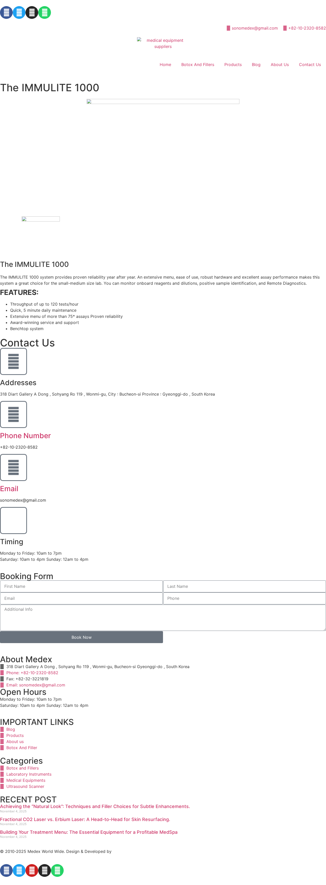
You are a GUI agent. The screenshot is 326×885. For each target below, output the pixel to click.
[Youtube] (31, 870)
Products (233, 64)
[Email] (13, 467)
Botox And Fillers (197, 64)
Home (165, 64)
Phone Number (25, 435)
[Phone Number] (13, 414)
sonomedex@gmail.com (23, 500)
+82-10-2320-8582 (19, 447)
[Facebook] (6, 12)
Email (9, 488)
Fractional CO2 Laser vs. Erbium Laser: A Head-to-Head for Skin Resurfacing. (85, 819)
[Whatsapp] (44, 12)
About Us (280, 64)
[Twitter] (19, 12)
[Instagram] (31, 12)
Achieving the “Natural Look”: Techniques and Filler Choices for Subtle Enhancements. (95, 806)
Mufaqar (121, 851)
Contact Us (310, 64)
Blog (256, 64)
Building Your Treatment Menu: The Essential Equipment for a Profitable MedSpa (89, 832)
